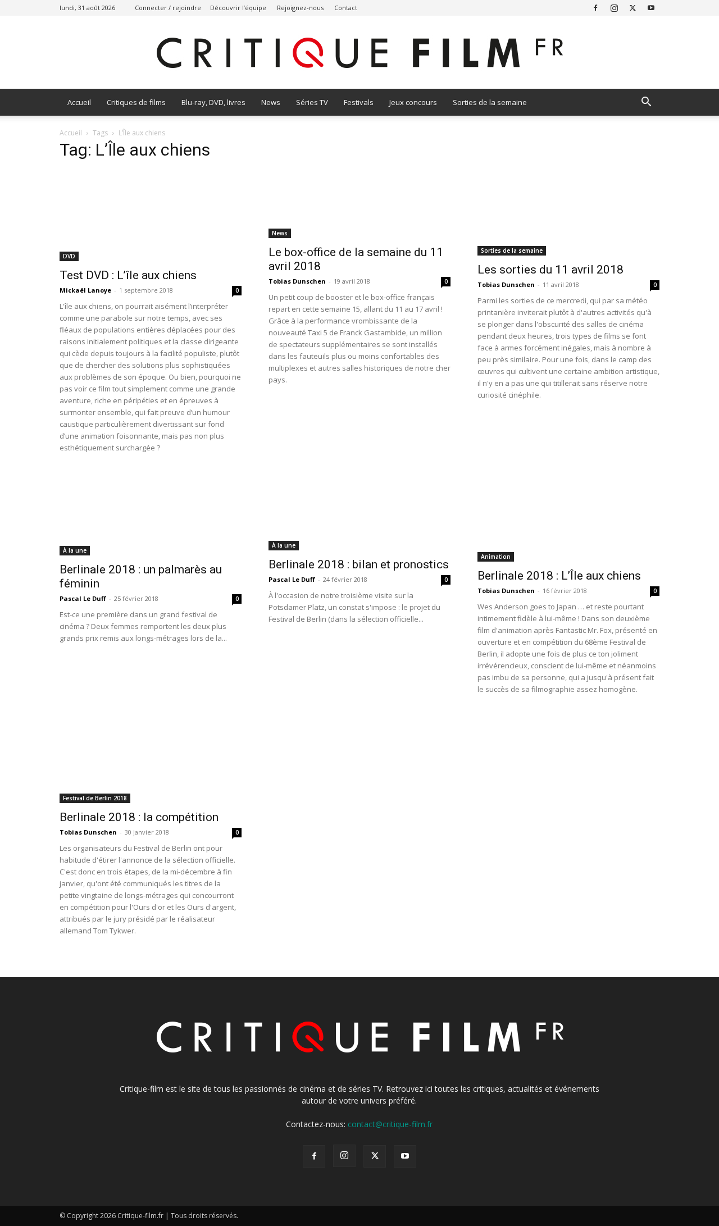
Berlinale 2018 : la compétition (139, 817)
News (270, 102)
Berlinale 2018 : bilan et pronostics (359, 564)
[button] (645, 103)
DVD (69, 256)
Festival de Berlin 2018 (95, 798)
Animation (496, 556)
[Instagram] (614, 7)
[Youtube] (651, 7)
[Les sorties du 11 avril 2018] (568, 213)
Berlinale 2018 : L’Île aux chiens (559, 575)
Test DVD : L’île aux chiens (128, 275)
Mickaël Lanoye (85, 290)
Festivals (359, 102)
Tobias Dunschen (297, 281)
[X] (632, 7)
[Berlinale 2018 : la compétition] (151, 758)
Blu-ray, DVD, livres (213, 102)
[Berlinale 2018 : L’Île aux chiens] (568, 517)
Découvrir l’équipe (238, 7)
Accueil (79, 102)
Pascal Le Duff (83, 598)
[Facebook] (595, 7)
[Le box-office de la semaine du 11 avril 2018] (359, 204)
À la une (75, 550)
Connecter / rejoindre (168, 7)
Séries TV (312, 102)
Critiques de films (136, 102)
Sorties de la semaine (490, 102)
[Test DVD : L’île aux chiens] (151, 216)
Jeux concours (413, 102)
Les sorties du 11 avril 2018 (550, 269)
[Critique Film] (359, 53)
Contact (345, 7)
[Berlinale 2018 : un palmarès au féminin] (151, 513)
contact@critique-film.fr (390, 1124)
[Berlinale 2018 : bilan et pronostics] (359, 511)
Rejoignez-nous (300, 7)
